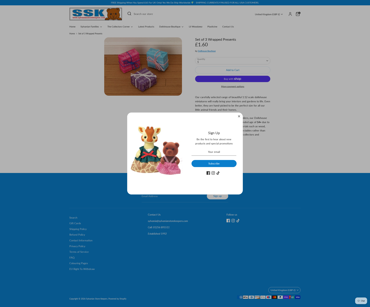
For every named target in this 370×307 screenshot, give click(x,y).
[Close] (239, 116)
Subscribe (214, 163)
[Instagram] (213, 173)
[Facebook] (208, 173)
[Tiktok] (218, 173)
